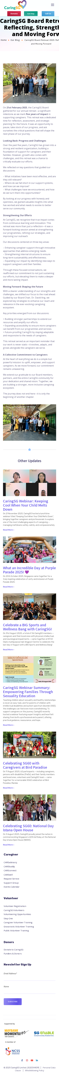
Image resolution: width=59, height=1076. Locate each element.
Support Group (11, 882)
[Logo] (15, 5)
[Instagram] (27, 1060)
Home (4, 40)
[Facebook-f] (22, 1060)
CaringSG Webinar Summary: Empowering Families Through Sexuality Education (28, 691)
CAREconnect (10, 870)
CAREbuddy (9, 866)
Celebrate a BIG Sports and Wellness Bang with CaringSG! (27, 626)
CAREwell (8, 874)
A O (46, 48)
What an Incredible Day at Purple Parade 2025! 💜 (29, 569)
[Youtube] (32, 1060)
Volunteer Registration (15, 906)
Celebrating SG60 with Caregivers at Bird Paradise (25, 765)
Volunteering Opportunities (17, 914)
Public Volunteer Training (16, 930)
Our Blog (15, 40)
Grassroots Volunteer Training (19, 926)
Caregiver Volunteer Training (18, 922)
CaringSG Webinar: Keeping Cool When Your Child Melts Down (25, 505)
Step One (8, 918)
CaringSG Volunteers (14, 910)
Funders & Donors (13, 953)
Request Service (11, 878)
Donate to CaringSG (13, 949)
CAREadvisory (10, 862)
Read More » (8, 529)
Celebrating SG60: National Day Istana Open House (28, 827)
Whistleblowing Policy (34, 1070)
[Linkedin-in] (37, 1060)
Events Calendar (11, 886)
